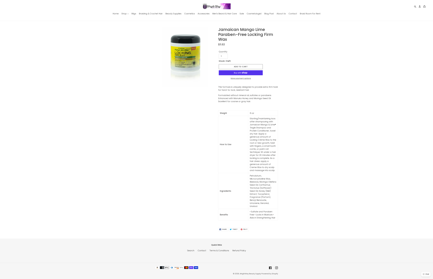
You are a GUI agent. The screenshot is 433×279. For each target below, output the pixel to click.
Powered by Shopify (269, 273)
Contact (202, 250)
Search (190, 250)
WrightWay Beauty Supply (250, 273)
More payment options (241, 78)
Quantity (223, 51)
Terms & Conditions (219, 250)
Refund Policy (239, 250)
